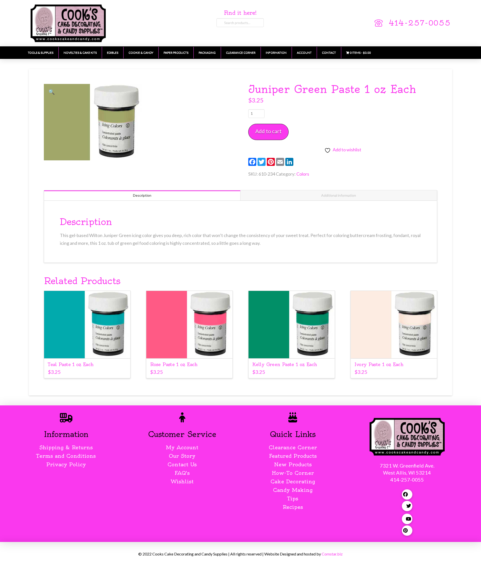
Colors (302, 174)
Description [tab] (142, 195)
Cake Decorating (293, 481)
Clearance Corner (293, 447)
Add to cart (268, 131)
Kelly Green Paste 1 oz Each (284, 364)
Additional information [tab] (338, 195)
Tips (292, 498)
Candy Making (293, 490)
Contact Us (182, 464)
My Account (182, 447)
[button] (51, 91)
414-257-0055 (420, 23)
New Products (293, 464)
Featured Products (293, 456)
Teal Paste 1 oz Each (70, 364)
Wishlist (182, 481)
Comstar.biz (332, 553)
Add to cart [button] (87, 350)
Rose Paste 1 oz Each (173, 364)
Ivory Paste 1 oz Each (378, 364)
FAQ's (182, 473)
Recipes (293, 507)
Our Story (182, 456)
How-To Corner (293, 473)
